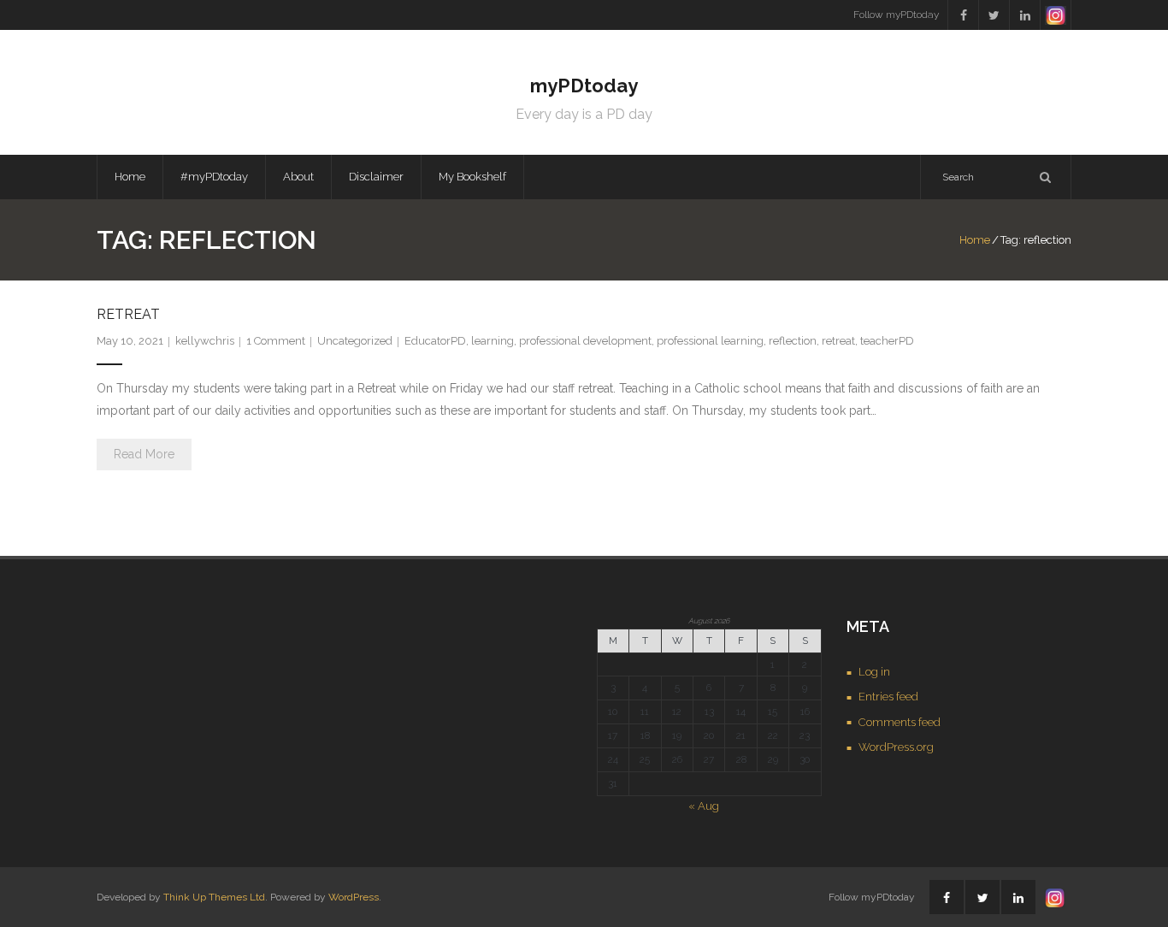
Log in (874, 671)
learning (492, 340)
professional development (585, 340)
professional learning (710, 340)
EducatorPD (435, 340)
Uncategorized (354, 340)
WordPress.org (896, 747)
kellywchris (204, 340)
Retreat (128, 314)
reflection (793, 340)
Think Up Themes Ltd (214, 897)
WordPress (353, 897)
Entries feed (888, 696)
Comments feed (899, 722)
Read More (144, 454)
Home (130, 176)
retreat (838, 340)
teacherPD (887, 340)
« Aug (703, 806)
